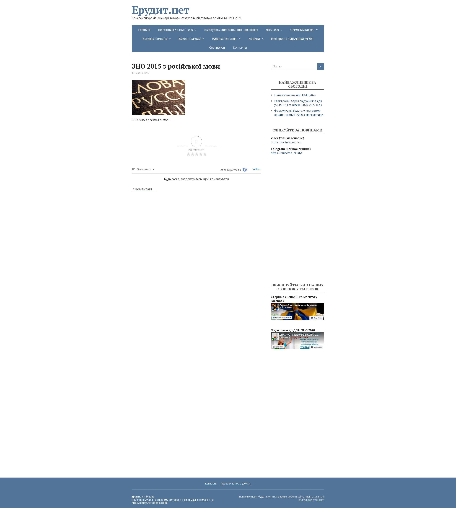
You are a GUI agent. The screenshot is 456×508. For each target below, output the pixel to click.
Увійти (256, 169)
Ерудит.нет (160, 9)
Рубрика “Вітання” (224, 39)
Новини (254, 39)
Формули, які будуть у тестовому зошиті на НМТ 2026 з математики (298, 112)
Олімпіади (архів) (302, 30)
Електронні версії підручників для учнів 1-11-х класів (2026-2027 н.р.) (298, 103)
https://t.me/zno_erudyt (286, 153)
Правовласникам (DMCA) (236, 483)
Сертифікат (217, 48)
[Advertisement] (297, 219)
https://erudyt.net (142, 502)
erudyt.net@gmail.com (311, 499)
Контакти (240, 48)
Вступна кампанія (155, 39)
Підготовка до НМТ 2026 (175, 30)
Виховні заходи (190, 39)
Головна (144, 30)
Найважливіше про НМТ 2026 (295, 95)
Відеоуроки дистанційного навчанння (231, 30)
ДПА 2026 (272, 30)
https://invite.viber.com (286, 142)
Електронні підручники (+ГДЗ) (292, 39)
